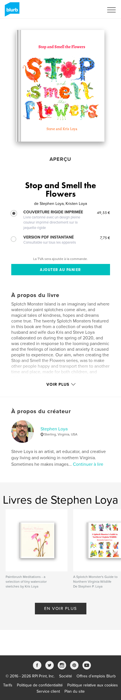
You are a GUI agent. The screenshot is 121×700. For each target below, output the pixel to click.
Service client (48, 691)
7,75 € (105, 237)
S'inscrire (88, 10)
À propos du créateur (41, 411)
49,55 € (103, 212)
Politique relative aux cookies (92, 685)
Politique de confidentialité (40, 685)
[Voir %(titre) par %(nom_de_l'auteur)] (60, 86)
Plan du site (74, 691)
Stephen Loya (54, 429)
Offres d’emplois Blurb (96, 676)
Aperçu (60, 159)
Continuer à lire (88, 464)
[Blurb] (11, 11)
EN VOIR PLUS (60, 608)
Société (65, 676)
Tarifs (7, 685)
